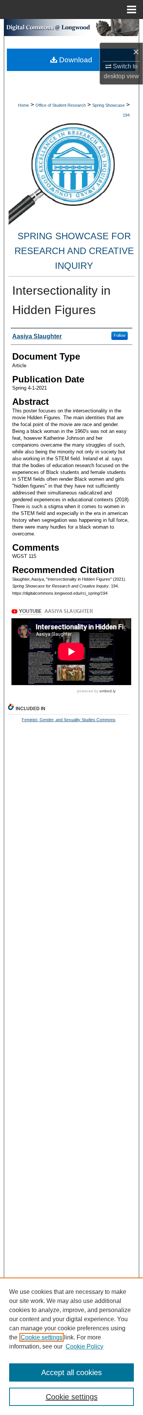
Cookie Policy (84, 1346)
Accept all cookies (71, 1372)
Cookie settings (42, 1337)
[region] (71, 1346)
